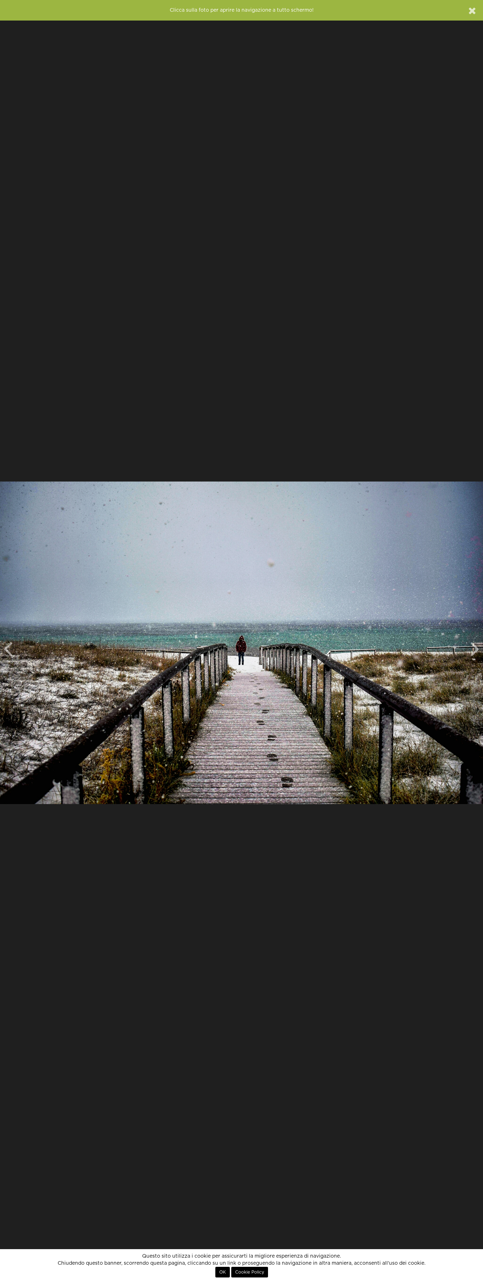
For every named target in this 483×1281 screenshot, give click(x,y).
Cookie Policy (249, 1272)
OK (222, 1272)
